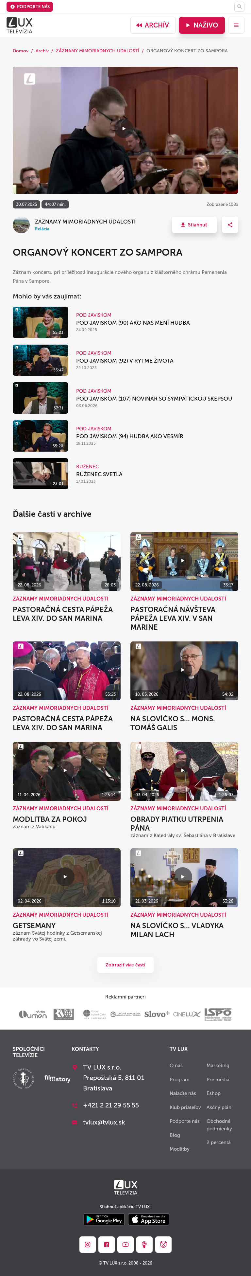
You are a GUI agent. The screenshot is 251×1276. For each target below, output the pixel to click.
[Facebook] (106, 1244)
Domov (20, 51)
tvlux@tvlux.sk (104, 1122)
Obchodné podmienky (219, 1125)
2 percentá (219, 1142)
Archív (157, 25)
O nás (176, 1066)
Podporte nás (33, 6)
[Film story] (57, 1079)
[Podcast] (144, 1244)
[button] (194, 225)
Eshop (214, 1093)
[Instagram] (87, 1244)
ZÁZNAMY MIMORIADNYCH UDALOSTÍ (97, 51)
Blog (175, 1135)
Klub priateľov (185, 1107)
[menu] (236, 25)
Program (180, 1080)
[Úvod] (19, 25)
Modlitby (180, 1149)
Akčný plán (219, 1107)
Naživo (205, 25)
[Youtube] (125, 1244)
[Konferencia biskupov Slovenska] (23, 1079)
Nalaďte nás (183, 1093)
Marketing (218, 1066)
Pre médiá (218, 1080)
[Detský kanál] (163, 1244)
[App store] (148, 1220)
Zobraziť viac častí (125, 965)
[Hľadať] (239, 7)
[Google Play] (104, 1220)
